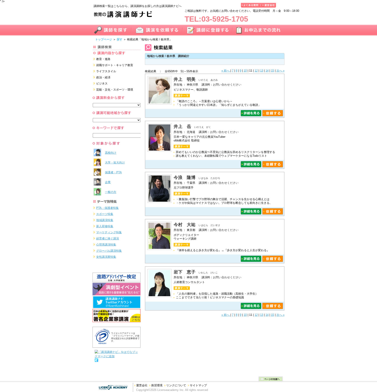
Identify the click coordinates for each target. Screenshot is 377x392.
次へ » (280, 70)
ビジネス (102, 83)
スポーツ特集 (104, 214)
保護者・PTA (113, 172)
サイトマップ (198, 385)
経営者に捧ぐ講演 (107, 238)
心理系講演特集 (106, 244)
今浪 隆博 (184, 177)
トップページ (103, 39)
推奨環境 (157, 385)
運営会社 (141, 385)
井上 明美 (184, 79)
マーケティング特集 (109, 232)
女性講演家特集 (106, 256)
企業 (108, 182)
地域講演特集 (104, 220)
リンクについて (176, 385)
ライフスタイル (106, 71)
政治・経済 (103, 77)
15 (272, 70)
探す (119, 39)
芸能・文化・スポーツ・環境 (114, 89)
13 (261, 70)
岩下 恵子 (184, 272)
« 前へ (225, 70)
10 (245, 70)
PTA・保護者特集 (107, 208)
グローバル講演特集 (109, 250)
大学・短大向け (115, 162)
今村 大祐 (184, 224)
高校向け (110, 152)
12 (256, 70)
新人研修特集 (104, 226)
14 (267, 70)
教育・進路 (103, 59)
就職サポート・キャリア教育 (114, 65)
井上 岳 (182, 126)
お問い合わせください (227, 84)
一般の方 (110, 192)
